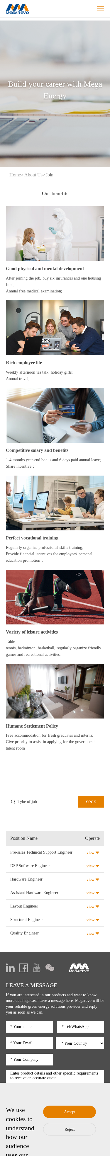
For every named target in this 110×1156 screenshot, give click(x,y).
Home (15, 174)
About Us (33, 174)
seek (91, 801)
